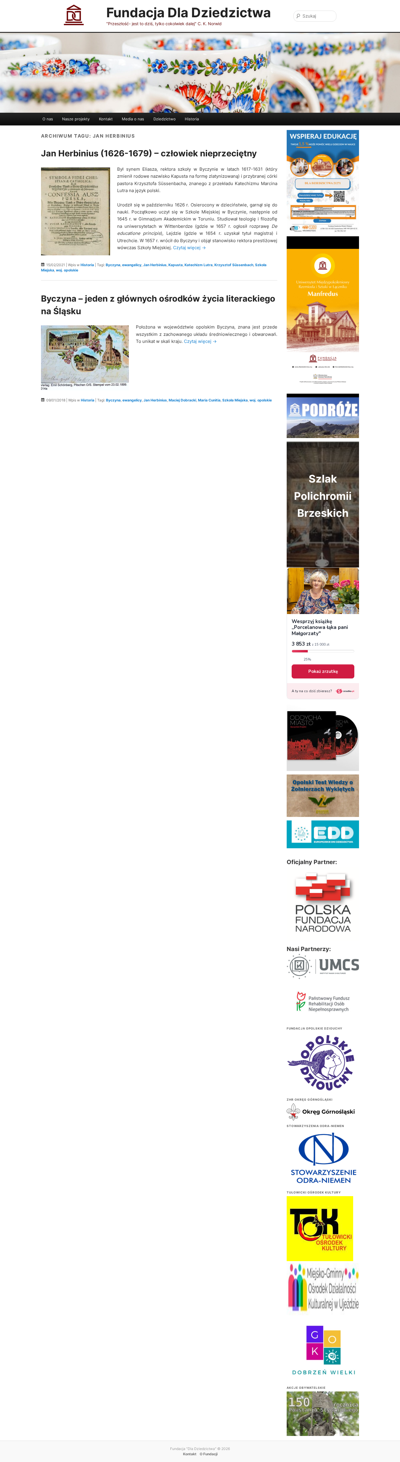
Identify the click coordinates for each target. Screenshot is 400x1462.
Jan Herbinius (155, 265)
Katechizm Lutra (198, 265)
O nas (47, 119)
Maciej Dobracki (182, 400)
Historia (192, 119)
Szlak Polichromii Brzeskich (323, 495)
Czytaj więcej (189, 247)
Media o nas (133, 119)
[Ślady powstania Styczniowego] (323, 1418)
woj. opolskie (67, 270)
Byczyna (113, 265)
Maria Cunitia (209, 400)
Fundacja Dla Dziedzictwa (188, 12)
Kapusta (175, 265)
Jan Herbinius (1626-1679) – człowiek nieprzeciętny (149, 153)
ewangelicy (131, 265)
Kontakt (106, 119)
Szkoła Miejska (235, 400)
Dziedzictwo (164, 119)
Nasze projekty (76, 119)
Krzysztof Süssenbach (233, 265)
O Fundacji (209, 1454)
